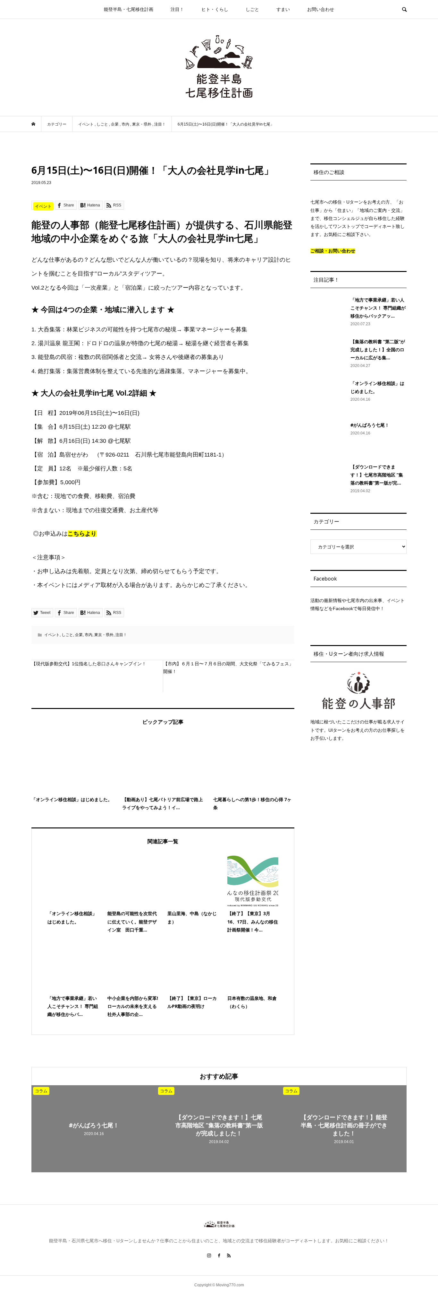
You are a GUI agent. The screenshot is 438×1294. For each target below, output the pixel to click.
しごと (252, 9)
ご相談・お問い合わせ (332, 250)
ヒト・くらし (214, 9)
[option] (93, 1128)
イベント (52, 635)
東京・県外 (104, 635)
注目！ (177, 9)
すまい (283, 9)
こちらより (82, 533)
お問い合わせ (320, 9)
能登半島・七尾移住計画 (128, 9)
